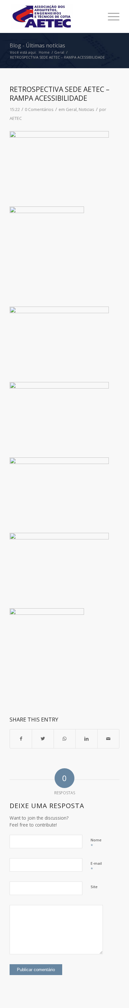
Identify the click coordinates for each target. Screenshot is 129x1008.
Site (94, 886)
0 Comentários (39, 109)
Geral (71, 109)
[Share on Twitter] (43, 738)
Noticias (86, 109)
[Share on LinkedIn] (86, 738)
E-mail (96, 866)
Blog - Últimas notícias (37, 45)
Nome (96, 843)
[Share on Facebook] (21, 738)
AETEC (16, 118)
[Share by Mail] (108, 738)
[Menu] (110, 16)
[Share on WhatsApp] (64, 738)
